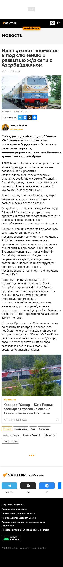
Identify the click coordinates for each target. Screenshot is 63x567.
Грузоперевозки (10, 441)
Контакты (19, 504)
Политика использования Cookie (19, 517)
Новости (10, 399)
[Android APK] (11, 539)
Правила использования (14, 509)
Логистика (50, 435)
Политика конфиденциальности (18, 513)
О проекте (7, 504)
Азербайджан (21, 429)
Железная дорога (11, 435)
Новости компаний (11, 529)
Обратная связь (31, 529)
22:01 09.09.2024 (11, 71)
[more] (57, 419)
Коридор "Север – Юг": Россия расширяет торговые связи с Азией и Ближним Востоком (29, 409)
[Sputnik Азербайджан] (10, 24)
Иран (33, 429)
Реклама (44, 529)
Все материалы (16, 129)
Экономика (44, 429)
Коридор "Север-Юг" (32, 435)
